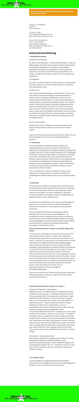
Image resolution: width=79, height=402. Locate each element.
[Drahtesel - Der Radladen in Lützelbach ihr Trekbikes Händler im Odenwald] (16, 4)
